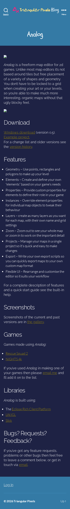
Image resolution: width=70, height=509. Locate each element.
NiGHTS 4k (14, 359)
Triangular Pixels (24, 501)
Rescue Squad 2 (17, 353)
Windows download (19, 132)
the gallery (35, 322)
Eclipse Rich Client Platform (31, 409)
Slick (9, 420)
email (23, 465)
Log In (8, 485)
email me (50, 373)
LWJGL (11, 415)
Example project (16, 137)
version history (21, 147)
